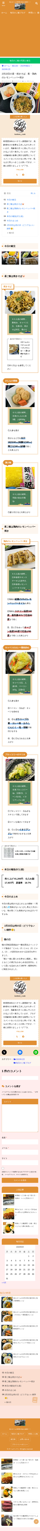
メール (5, 1148)
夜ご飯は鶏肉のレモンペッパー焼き (21, 210)
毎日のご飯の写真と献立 (20, 61)
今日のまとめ (12, 221)
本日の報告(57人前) (15, 216)
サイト (4, 1158)
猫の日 (11, 233)
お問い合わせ (24, 1439)
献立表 (15, 66)
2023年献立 (25, 66)
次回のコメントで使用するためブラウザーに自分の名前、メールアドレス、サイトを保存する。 (19, 1173)
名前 (4, 1138)
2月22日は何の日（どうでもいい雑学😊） (20, 227)
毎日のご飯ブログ (17, 13)
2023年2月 (6, 69)
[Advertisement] (20, 36)
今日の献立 (11, 200)
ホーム (4, 13)
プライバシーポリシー (20, 1444)
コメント (8, 1102)
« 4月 (4, 1283)
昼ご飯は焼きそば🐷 (15, 204)
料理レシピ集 (33, 1434)
